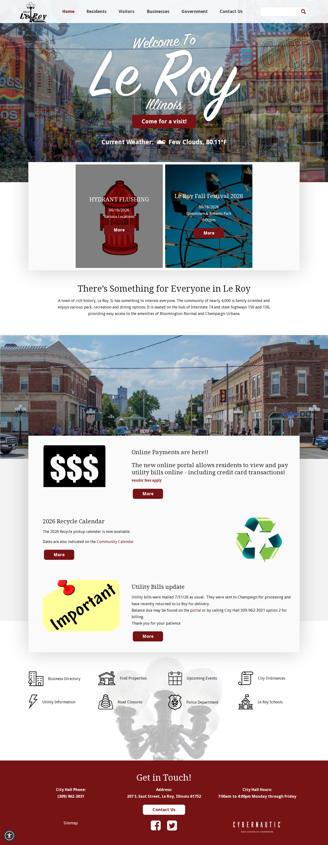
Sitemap (71, 823)
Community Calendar (115, 541)
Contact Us (231, 11)
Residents (96, 11)
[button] (9, 835)
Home (68, 11)
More (119, 229)
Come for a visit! (164, 121)
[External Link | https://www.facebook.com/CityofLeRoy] (156, 826)
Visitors (126, 11)
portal (195, 610)
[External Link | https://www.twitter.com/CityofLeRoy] (172, 826)
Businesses (158, 11)
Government (195, 11)
